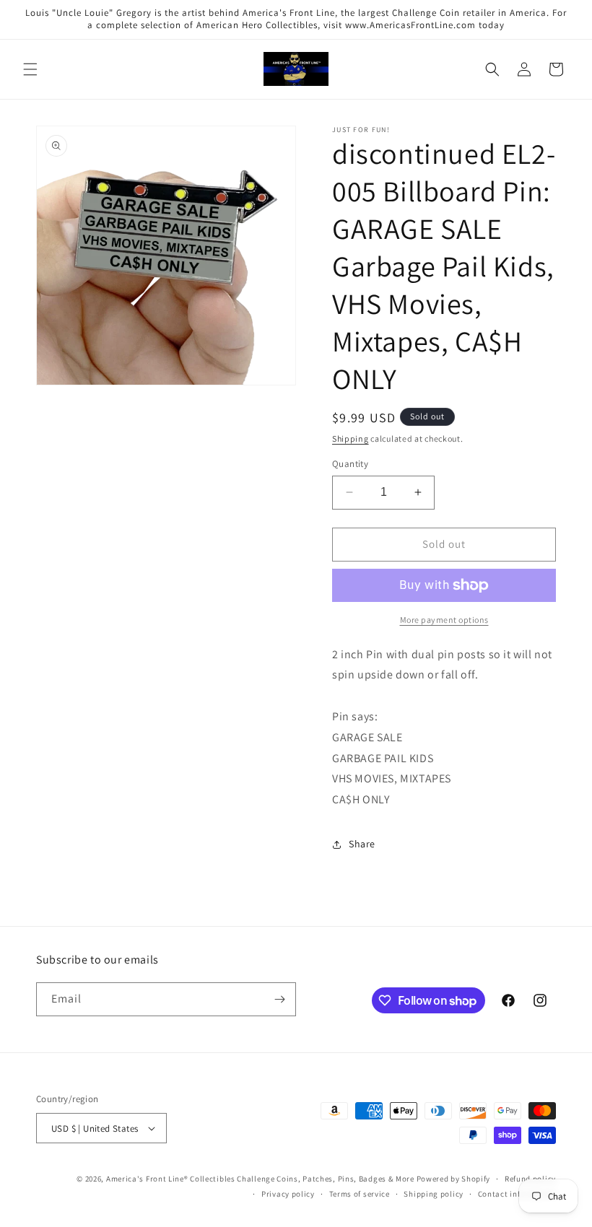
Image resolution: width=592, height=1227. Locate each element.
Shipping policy (433, 1194)
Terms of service (359, 1194)
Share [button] (362, 843)
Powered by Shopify (454, 1179)
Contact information (517, 1194)
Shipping (350, 438)
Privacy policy (288, 1194)
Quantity (350, 464)
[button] (30, 69)
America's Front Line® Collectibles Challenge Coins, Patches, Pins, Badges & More (260, 1179)
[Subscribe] (279, 999)
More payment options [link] (444, 619)
